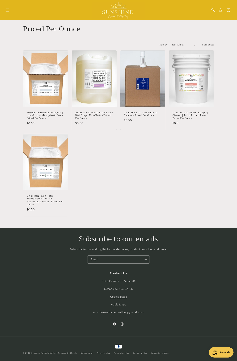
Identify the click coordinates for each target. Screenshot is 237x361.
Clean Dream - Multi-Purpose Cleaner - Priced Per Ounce (140, 114)
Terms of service (121, 353)
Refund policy (87, 353)
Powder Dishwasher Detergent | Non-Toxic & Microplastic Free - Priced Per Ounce (45, 115)
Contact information (159, 353)
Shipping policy (140, 353)
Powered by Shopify (67, 353)
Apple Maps (118, 304)
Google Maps (118, 296)
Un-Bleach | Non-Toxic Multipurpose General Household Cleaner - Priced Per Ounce (45, 200)
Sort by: (163, 44)
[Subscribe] (146, 259)
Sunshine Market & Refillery (44, 353)
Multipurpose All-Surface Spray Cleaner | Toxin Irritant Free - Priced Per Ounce (190, 115)
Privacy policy (103, 353)
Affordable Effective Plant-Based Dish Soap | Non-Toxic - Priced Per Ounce (94, 115)
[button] (7, 10)
